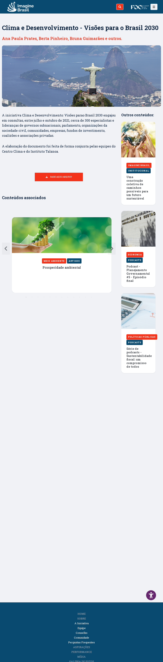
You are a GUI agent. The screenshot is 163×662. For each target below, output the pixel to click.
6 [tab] (56, 297)
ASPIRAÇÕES (81, 647)
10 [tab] (80, 297)
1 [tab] (26, 297)
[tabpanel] (62, 255)
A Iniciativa (82, 623)
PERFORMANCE (81, 651)
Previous (6, 249)
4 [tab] (44, 297)
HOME (82, 613)
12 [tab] (92, 297)
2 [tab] (32, 297)
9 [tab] (74, 297)
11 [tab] (86, 297)
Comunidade (81, 637)
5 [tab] (50, 297)
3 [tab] (38, 297)
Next (112, 249)
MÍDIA (81, 656)
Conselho (81, 632)
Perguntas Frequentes (81, 642)
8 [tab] (68, 297)
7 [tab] (62, 297)
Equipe (82, 628)
